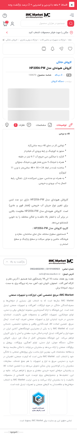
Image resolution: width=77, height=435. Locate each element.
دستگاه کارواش (57, 81)
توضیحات (62, 125)
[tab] (64, 126)
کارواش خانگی (11, 40)
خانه (70, 40)
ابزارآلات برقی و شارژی (28, 40)
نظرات (20, 125)
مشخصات (41, 125)
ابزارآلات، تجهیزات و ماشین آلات (53, 40)
